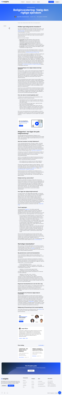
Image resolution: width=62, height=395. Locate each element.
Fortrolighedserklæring (41, 386)
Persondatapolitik (41, 384)
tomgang (32, 248)
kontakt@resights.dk (52, 386)
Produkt (33, 384)
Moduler (24, 380)
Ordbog (33, 387)
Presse (33, 386)
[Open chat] (59, 392)
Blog (21, 22)
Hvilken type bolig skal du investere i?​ (9, 29)
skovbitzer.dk (40, 309)
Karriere (33, 382)
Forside (19, 22)
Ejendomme (25, 382)
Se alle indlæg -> (41, 345)
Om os (33, 381)
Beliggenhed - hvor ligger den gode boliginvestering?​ (9, 31)
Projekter (24, 383)
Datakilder (24, 385)
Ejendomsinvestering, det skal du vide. (32, 52)
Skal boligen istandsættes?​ (8, 32)
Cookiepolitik (40, 381)
